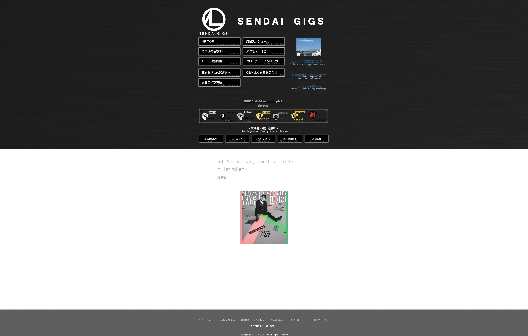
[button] (219, 72)
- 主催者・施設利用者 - (263, 128)
